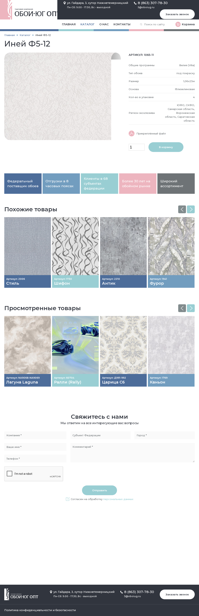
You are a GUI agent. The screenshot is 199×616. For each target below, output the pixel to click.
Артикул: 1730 (63, 278)
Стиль (12, 283)
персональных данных (118, 499)
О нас (104, 24)
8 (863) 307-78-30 (153, 3)
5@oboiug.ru (146, 7)
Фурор (157, 283)
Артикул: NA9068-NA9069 (23, 377)
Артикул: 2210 (111, 278)
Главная (69, 24)
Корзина (188, 24)
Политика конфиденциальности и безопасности (40, 610)
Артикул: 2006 (15, 278)
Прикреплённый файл (151, 133)
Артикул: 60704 (64, 377)
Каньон (157, 382)
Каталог (87, 24)
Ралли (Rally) (67, 382)
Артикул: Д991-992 (114, 377)
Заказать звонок (177, 14)
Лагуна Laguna (22, 382)
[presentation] (182, 209)
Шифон (62, 283)
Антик (108, 283)
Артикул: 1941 (158, 278)
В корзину (166, 147)
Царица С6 (113, 382)
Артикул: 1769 (159, 377)
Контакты (121, 24)
